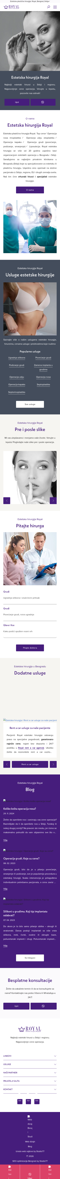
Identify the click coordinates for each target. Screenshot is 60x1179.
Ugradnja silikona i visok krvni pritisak (21, 598)
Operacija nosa (43, 377)
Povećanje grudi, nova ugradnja (18, 614)
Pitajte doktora (30, 648)
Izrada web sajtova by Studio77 (30, 1151)
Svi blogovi (30, 958)
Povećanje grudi (43, 357)
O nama (30, 190)
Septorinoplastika (16, 392)
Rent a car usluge (30, 764)
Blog (30, 1146)
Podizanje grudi (16, 365)
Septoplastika (43, 384)
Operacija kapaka (16, 384)
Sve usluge (30, 404)
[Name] (55, 6)
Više (5, 840)
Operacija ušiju (16, 377)
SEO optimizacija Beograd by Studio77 (30, 1161)
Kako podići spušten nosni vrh (18, 631)
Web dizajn (30, 1141)
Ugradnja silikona (16, 357)
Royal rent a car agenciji (31, 748)
